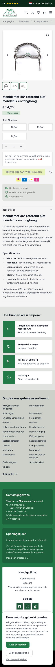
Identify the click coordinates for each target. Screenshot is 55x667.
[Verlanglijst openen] (38, 12)
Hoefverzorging (37, 431)
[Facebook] (19, 606)
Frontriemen (35, 418)
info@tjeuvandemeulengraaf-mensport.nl (26, 515)
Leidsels (6, 445)
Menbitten (24, 21)
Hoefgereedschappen (13, 431)
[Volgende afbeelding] (47, 55)
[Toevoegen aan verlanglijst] (50, 172)
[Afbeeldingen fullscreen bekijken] (47, 35)
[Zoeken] (26, 12)
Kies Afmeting (9, 120)
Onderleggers (9, 462)
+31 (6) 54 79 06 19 (16, 511)
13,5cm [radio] (40, 127)
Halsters (33, 422)
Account (27, 583)
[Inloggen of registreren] (32, 12)
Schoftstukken (36, 462)
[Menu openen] (51, 12)
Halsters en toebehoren (14, 427)
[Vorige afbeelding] (7, 55)
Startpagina (8, 21)
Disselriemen (35, 413)
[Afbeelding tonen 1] (6, 86)
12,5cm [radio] (14, 127)
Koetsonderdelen (10, 440)
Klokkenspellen (36, 436)
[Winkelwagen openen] (44, 12)
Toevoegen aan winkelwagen (24, 172)
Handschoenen (36, 427)
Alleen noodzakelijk (19, 652)
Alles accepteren (17, 644)
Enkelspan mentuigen (13, 418)
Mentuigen (34, 450)
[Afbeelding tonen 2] (14, 86)
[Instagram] (27, 606)
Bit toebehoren (36, 405)
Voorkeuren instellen (16, 659)
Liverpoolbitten (41, 21)
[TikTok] (35, 606)
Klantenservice (44, 3)
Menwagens (8, 454)
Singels (6, 466)
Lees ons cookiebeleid (17, 637)
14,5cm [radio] (14, 136)
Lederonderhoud (37, 440)
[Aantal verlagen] (6, 146)
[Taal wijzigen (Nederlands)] (31, 3)
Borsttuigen (8, 413)
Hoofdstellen (8, 436)
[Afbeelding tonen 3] (23, 86)
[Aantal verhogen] (21, 146)
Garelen (6, 422)
